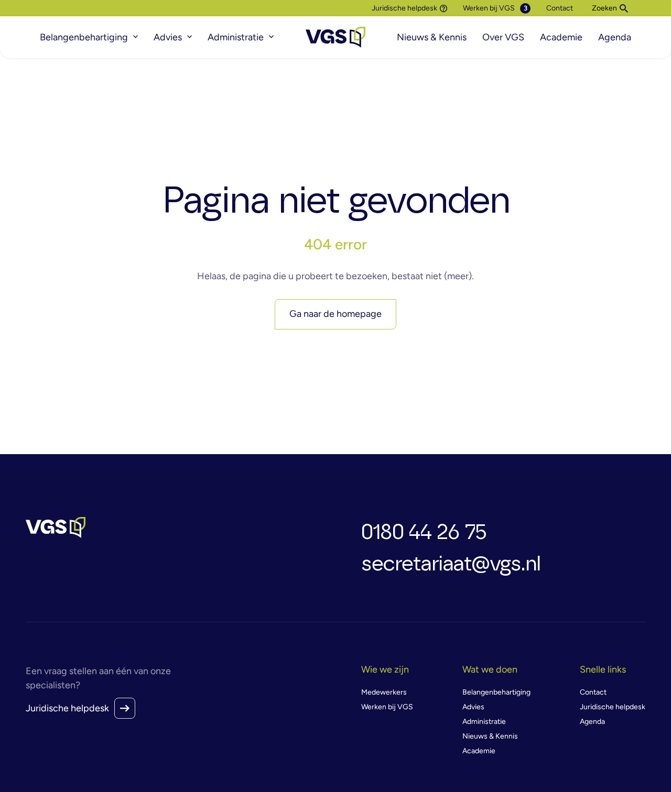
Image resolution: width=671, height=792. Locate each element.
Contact (559, 8)
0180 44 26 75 (423, 532)
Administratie (236, 37)
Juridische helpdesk (404, 8)
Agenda (614, 37)
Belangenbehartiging (84, 37)
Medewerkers (384, 692)
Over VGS (503, 37)
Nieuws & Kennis (432, 37)
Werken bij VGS (489, 8)
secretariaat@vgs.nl (450, 564)
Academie (561, 37)
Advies (168, 37)
